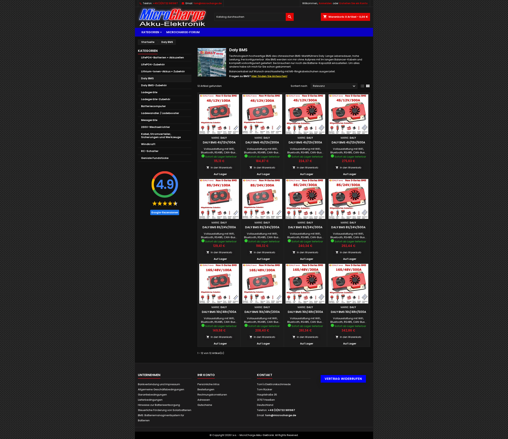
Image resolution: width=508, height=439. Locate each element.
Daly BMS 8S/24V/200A (262, 227)
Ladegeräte (149, 92)
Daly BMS (147, 78)
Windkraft (148, 144)
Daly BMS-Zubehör (154, 85)
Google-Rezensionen (164, 212)
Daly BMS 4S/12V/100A (219, 142)
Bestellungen (205, 389)
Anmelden (325, 3)
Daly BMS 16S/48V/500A (348, 312)
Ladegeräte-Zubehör (155, 99)
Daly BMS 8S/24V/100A (219, 227)
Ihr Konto (206, 375)
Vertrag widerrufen (343, 378)
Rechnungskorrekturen (212, 394)
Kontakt (264, 375)
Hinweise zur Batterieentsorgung (159, 405)
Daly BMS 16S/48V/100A (219, 312)
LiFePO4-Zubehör (153, 64)
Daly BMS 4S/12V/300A (305, 142)
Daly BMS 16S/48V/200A (262, 312)
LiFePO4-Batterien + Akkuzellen (162, 57)
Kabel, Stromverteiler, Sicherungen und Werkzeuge (161, 135)
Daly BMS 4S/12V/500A (348, 142)
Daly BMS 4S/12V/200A (262, 142)
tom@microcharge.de (207, 3)
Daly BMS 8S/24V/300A (305, 227)
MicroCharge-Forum (183, 32)
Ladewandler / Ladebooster (160, 113)
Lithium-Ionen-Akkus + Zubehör (163, 71)
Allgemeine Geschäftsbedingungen (161, 389)
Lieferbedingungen (150, 400)
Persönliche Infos (208, 384)
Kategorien (150, 32)
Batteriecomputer (153, 106)
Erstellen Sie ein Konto (353, 3)
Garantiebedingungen (152, 394)
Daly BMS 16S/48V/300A (305, 312)
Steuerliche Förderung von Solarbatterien (164, 410)
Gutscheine (204, 405)
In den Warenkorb (219, 167)
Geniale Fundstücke (154, 158)
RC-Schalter (150, 151)
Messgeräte (149, 120)
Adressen (203, 400)
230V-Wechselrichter (155, 127)
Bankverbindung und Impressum (159, 384)
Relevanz (334, 86)
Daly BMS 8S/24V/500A (348, 227)
